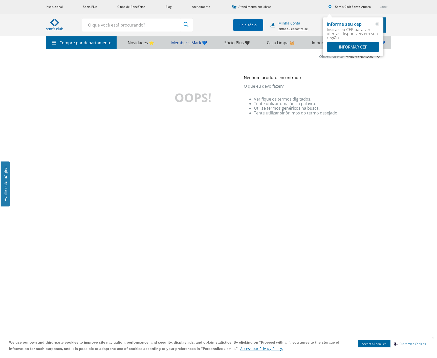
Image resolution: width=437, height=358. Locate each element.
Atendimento (201, 7)
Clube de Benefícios (131, 7)
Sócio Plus (90, 7)
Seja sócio (248, 24)
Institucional (54, 7)
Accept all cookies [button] (374, 344)
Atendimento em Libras (254, 7)
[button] (410, 344)
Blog (168, 7)
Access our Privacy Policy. (261, 348)
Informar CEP (353, 47)
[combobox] (137, 25)
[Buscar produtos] (186, 24)
